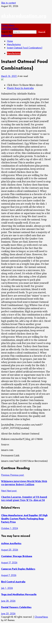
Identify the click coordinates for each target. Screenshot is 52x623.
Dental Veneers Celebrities (16, 607)
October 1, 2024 (9, 528)
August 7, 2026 (8, 575)
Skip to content (8, 2)
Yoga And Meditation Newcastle (19, 594)
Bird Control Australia (13, 581)
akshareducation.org (23, 15)
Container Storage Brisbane (16, 556)
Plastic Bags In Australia (20, 88)
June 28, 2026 (8, 601)
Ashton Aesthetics (11, 543)
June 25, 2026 (8, 613)
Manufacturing (14, 53)
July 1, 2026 (7, 588)
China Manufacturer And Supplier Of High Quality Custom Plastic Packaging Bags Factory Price (24, 519)
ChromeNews (41, 617)
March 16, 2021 (9, 76)
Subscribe (6, 35)
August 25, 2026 (9, 549)
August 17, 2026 (9, 562)
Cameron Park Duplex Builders (18, 569)
